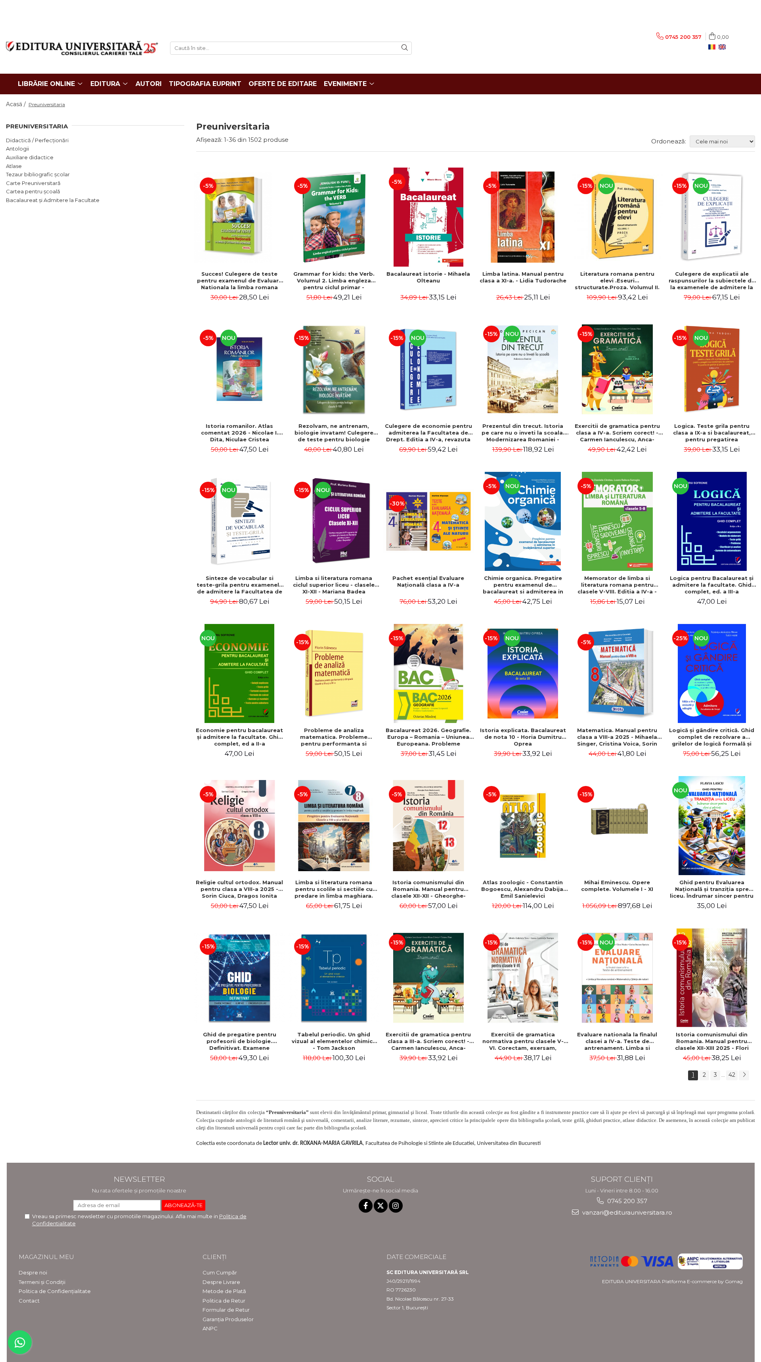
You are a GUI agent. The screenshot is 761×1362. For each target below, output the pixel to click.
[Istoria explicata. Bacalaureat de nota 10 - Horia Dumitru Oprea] (522, 673)
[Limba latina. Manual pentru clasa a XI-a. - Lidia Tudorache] (522, 217)
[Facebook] (366, 1206)
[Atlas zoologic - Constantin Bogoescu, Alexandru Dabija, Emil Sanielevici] (522, 825)
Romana (713, 47)
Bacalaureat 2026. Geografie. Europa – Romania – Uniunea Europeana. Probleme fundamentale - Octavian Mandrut (428, 737)
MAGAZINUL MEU (46, 1257)
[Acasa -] (82, 48)
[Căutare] (405, 48)
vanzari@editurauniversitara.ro (626, 1212)
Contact (29, 1300)
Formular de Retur (226, 1310)
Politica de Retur (224, 1300)
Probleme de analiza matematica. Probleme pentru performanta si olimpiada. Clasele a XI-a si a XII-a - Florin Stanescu (334, 737)
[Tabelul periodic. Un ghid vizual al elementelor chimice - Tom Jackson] (333, 977)
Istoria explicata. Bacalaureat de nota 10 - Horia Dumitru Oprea (523, 737)
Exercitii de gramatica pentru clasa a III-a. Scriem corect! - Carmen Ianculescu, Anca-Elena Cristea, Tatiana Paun (428, 1041)
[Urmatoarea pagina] (744, 1075)
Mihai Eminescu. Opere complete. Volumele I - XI (617, 885)
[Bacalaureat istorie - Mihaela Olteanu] (428, 217)
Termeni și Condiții (42, 1282)
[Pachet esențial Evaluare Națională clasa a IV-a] (428, 521)
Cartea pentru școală (33, 191)
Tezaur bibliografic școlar (38, 174)
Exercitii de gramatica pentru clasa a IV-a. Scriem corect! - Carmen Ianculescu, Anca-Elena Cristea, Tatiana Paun (617, 433)
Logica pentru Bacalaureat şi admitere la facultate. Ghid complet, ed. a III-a (711, 585)
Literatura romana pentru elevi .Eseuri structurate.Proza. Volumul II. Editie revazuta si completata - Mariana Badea (617, 280)
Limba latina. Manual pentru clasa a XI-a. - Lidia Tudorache (523, 277)
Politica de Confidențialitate (55, 1291)
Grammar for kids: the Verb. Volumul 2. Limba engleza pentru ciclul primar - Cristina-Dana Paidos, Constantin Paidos (334, 280)
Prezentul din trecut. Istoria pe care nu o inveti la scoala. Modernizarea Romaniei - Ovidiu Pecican (523, 433)
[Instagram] (396, 1206)
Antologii (17, 148)
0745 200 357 (626, 1201)
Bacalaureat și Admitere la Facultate (52, 200)
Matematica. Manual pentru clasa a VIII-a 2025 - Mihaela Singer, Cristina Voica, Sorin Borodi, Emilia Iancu (617, 737)
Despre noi (33, 1272)
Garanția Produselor (228, 1319)
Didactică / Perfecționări (37, 140)
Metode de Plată (224, 1291)
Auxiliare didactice (30, 157)
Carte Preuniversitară (33, 183)
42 (731, 1074)
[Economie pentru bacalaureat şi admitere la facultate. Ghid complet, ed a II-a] (239, 673)
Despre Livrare (221, 1282)
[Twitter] (381, 1206)
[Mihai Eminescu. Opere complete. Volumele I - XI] (617, 825)
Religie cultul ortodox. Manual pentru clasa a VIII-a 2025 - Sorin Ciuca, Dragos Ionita (239, 889)
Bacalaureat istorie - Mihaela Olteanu (428, 277)
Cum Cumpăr (220, 1272)
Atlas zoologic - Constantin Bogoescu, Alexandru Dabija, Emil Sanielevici (523, 889)
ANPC (210, 1328)
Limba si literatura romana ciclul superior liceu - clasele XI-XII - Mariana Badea (334, 585)
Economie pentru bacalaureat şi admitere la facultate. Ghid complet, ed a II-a (239, 737)
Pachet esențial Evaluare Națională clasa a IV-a (428, 581)
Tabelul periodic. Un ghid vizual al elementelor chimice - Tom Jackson (334, 1041)
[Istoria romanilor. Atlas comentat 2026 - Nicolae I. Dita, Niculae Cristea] (239, 369)
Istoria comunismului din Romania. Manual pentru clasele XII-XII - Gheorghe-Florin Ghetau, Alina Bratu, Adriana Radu (428, 889)
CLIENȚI (215, 1257)
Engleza (724, 47)
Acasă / (16, 104)
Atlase (14, 166)
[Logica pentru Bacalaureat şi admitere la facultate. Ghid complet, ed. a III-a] (711, 521)
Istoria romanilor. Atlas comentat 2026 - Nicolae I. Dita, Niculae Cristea (239, 433)
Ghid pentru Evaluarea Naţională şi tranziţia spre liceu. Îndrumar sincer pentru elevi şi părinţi (711, 889)
